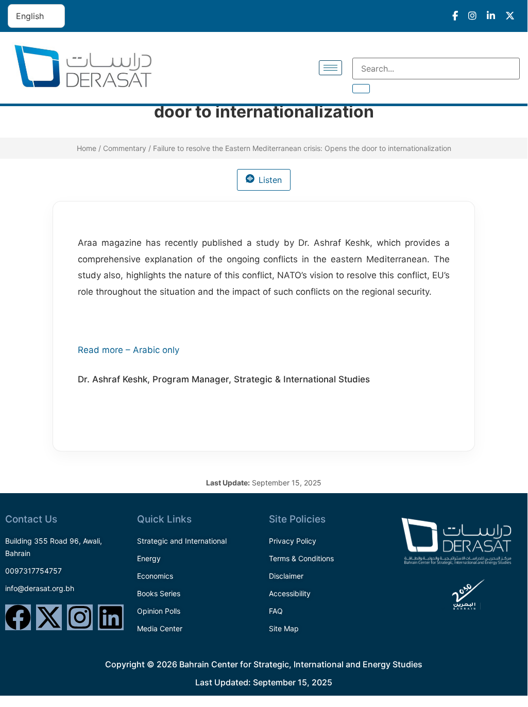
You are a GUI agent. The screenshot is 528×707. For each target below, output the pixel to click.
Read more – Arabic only (128, 350)
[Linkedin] (111, 617)
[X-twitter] (49, 617)
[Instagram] (80, 617)
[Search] (361, 88)
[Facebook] (18, 617)
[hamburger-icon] (330, 67)
